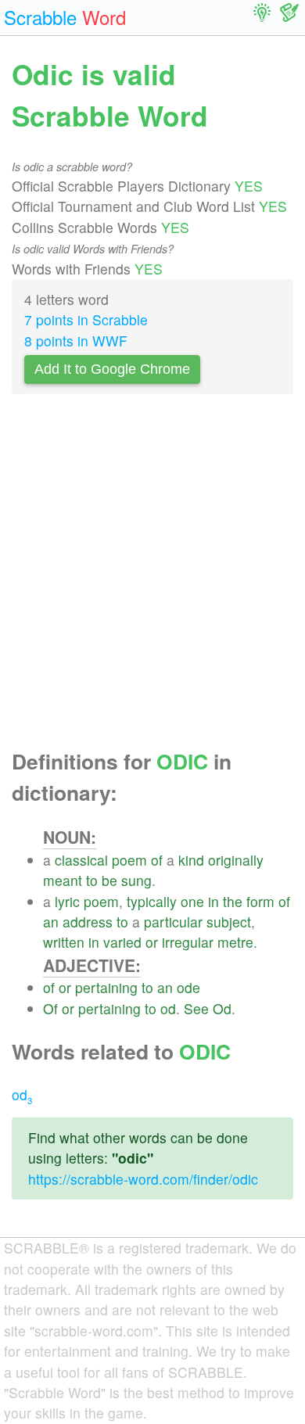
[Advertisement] (152, 576)
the (232, 901)
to (92, 880)
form (260, 901)
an (51, 921)
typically (152, 901)
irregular (188, 942)
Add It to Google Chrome (112, 369)
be (109, 880)
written (63, 942)
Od (222, 1008)
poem (129, 860)
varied (122, 942)
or (151, 942)
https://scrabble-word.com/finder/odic (143, 1179)
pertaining (106, 987)
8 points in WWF (75, 340)
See (196, 1008)
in (213, 901)
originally (236, 860)
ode (188, 987)
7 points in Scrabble (86, 319)
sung (136, 880)
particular (173, 921)
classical (81, 860)
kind (191, 860)
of (157, 860)
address (88, 921)
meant (62, 880)
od (168, 1008)
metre (235, 942)
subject (228, 921)
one (192, 901)
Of (50, 1008)
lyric (67, 901)
